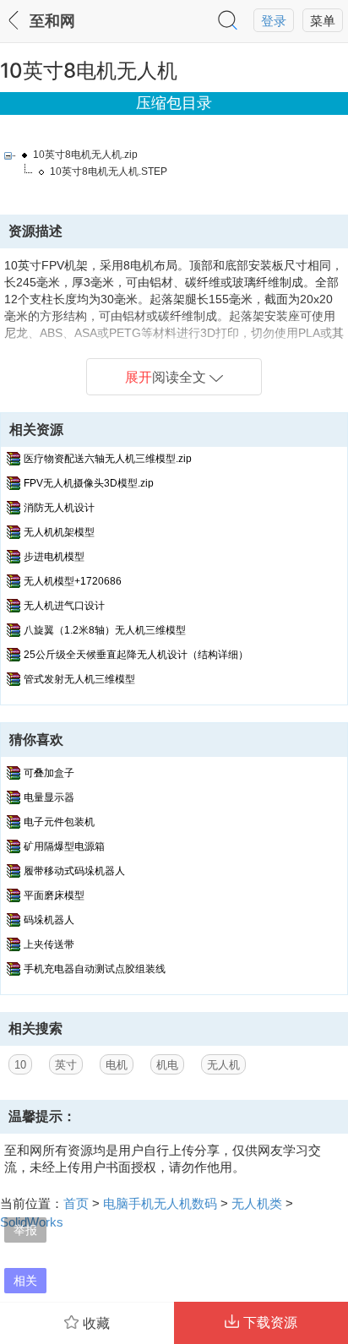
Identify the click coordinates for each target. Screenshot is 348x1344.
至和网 (52, 21)
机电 (167, 1064)
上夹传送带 (49, 944)
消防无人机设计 (59, 508)
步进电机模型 (54, 557)
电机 (117, 1064)
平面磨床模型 (54, 895)
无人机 (223, 1064)
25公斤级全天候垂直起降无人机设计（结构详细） (136, 655)
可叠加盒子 (49, 773)
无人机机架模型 (59, 532)
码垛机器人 (49, 920)
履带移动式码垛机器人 (74, 871)
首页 (76, 1203)
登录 (273, 21)
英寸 (66, 1064)
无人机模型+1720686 (73, 581)
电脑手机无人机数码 (160, 1203)
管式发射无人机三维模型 (79, 679)
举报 (25, 1229)
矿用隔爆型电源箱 (64, 846)
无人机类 (256, 1203)
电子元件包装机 (59, 822)
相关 (25, 1280)
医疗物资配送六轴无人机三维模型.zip (108, 459)
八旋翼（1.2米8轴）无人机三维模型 (105, 630)
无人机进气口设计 (64, 606)
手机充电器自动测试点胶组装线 (95, 969)
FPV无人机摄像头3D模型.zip (89, 483)
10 (20, 1064)
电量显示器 (49, 797)
